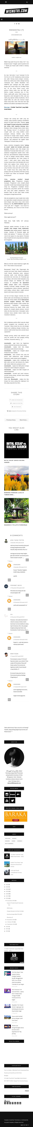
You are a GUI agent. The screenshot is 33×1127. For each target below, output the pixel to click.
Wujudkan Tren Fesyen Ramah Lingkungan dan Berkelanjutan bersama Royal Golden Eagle (18, 1008)
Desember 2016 (11, 900)
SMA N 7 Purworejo (9, 843)
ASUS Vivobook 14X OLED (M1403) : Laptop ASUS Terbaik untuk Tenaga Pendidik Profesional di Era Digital (18, 994)
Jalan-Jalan (7, 838)
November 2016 (11, 919)
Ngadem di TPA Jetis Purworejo (15, 525)
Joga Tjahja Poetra (17, 540)
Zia (11, 614)
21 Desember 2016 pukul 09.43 (17, 617)
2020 (7, 889)
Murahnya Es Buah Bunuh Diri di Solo (13, 1073)
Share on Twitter (17, 403)
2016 (7, 898)
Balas (27, 559)
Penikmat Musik (16, 585)
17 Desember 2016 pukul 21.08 (17, 587)
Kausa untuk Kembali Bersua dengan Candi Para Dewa (17, 1018)
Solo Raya (14, 838)
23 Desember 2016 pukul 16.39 (20, 602)
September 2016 (11, 924)
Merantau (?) (10, 917)
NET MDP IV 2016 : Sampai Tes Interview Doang (16, 1081)
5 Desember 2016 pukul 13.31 (20, 567)
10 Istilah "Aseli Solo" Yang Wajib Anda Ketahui (15, 1078)
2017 (7, 896)
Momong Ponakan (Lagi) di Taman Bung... (14, 493)
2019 (7, 891)
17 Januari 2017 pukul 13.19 (19, 686)
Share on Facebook (17, 399)
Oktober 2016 (10, 922)
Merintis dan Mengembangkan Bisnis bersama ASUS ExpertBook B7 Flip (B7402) (18, 1029)
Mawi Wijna (14, 653)
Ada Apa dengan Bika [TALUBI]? (14, 914)
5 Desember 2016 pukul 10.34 (17, 542)
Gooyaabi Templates (9, 1122)
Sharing (24, 411)
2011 (7, 928)
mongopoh (13, 411)
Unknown (16, 564)
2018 (7, 893)
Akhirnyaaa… (10, 908)
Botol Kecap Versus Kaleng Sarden (14, 461)
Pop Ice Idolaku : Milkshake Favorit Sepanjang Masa (16, 1070)
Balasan (10, 561)
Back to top (24, 1125)
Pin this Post (17, 406)
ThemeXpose (17, 1120)
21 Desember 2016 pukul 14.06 (20, 639)
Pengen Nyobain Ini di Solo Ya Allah (15, 911)
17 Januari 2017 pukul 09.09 (16, 656)
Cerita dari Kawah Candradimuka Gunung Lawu (16, 872)
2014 (7, 926)
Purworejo (19, 411)
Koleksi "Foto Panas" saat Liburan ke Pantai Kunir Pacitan (17, 864)
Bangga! (6, 1075)
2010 (7, 931)
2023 (7, 884)
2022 (7, 886)
